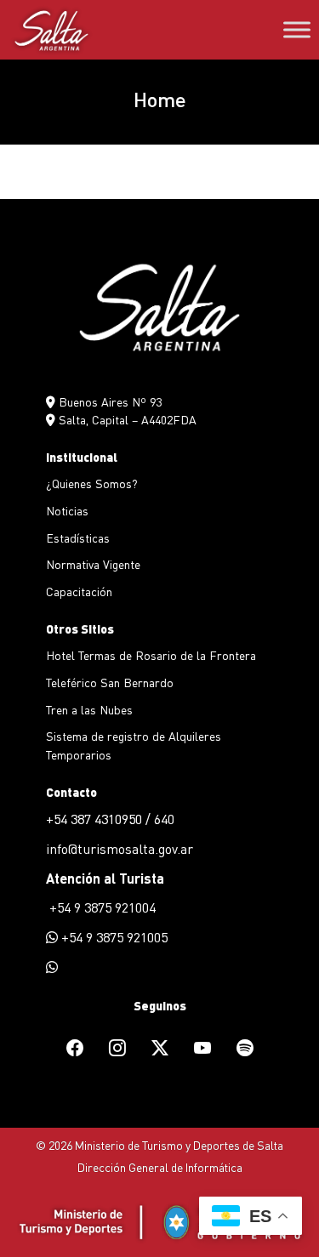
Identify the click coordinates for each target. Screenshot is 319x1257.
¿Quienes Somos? (92, 483)
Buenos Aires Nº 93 (108, 401)
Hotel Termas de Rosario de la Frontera (151, 655)
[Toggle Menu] (296, 30)
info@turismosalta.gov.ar (119, 848)
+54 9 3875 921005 (113, 937)
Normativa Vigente (93, 564)
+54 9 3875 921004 (101, 907)
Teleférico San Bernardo (110, 682)
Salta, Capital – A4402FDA (126, 419)
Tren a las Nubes (89, 709)
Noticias (67, 510)
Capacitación (79, 591)
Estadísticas (78, 537)
